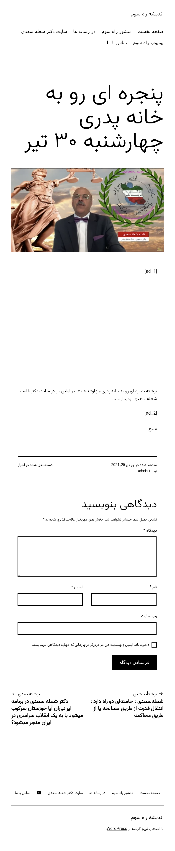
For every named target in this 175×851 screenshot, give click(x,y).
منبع (153, 429)
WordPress (117, 829)
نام (153, 587)
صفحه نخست (151, 31)
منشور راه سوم (117, 31)
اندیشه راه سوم (147, 14)
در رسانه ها (84, 31)
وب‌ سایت (149, 616)
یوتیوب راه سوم (148, 42)
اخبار (21, 465)
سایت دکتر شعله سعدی (44, 31)
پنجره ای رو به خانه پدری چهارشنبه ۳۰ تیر (108, 391)
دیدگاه (150, 531)
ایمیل (77, 587)
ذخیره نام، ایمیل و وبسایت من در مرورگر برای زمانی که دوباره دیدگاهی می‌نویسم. (90, 645)
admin (143, 471)
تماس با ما (117, 42)
